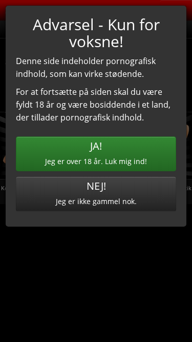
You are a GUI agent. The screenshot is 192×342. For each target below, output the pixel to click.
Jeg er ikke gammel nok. (96, 192)
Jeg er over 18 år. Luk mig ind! (96, 152)
